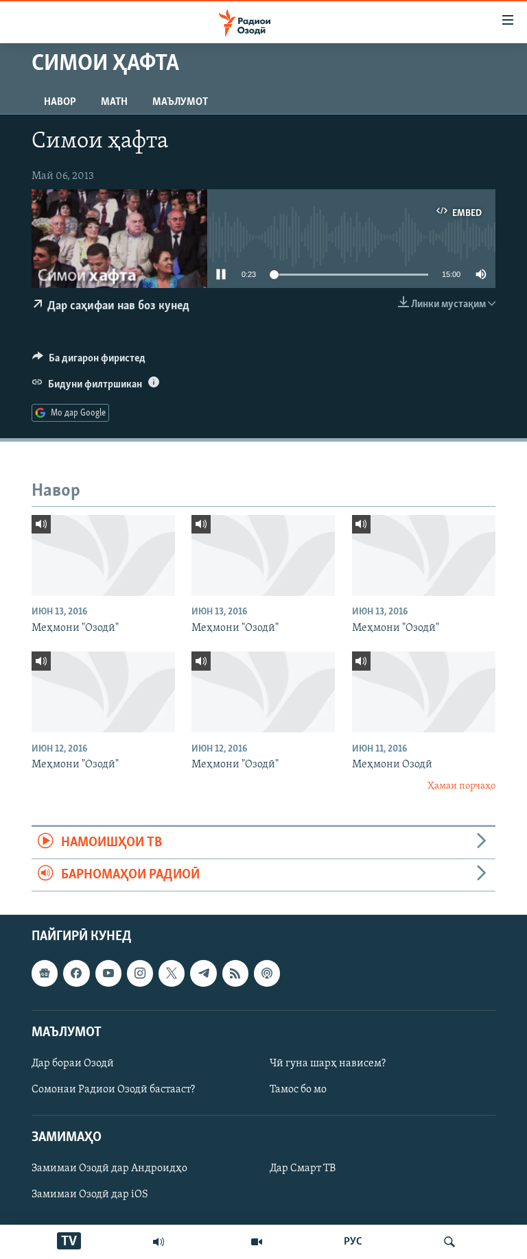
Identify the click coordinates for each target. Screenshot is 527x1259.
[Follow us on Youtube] (108, 974)
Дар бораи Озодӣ (73, 1063)
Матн (114, 102)
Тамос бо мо (298, 1089)
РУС (353, 1241)
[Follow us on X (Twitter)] (172, 974)
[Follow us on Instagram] (140, 974)
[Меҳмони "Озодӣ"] (103, 555)
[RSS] (235, 974)
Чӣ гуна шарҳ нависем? (328, 1063)
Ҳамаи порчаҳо (461, 786)
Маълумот (180, 102)
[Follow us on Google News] (45, 974)
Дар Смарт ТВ (303, 1169)
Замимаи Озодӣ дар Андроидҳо (109, 1169)
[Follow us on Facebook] (76, 974)
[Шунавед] (158, 1242)
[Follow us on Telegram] (203, 974)
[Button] (88, 361)
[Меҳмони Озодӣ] (423, 691)
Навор (60, 102)
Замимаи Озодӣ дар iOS (90, 1195)
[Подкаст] (267, 974)
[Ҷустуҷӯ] (449, 1242)
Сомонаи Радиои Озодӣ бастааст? (113, 1089)
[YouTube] (256, 1242)
